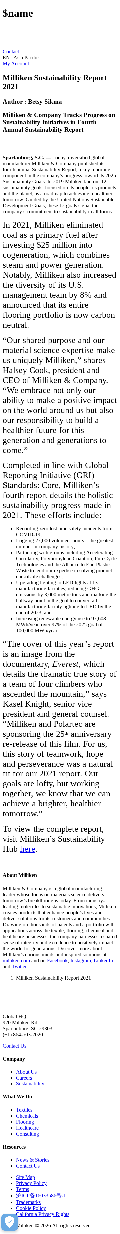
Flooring (25, 1122)
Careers (24, 1077)
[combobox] (60, 58)
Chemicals (27, 1116)
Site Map (25, 1177)
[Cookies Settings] (9, 1222)
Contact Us (14, 1046)
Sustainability (30, 1083)
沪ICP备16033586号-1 (41, 1195)
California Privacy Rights (42, 1214)
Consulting (27, 1134)
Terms (22, 1189)
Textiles (24, 1110)
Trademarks (28, 1202)
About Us (26, 1072)
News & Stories (32, 1160)
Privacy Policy (31, 1183)
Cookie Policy (31, 1208)
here (27, 849)
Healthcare (27, 1128)
